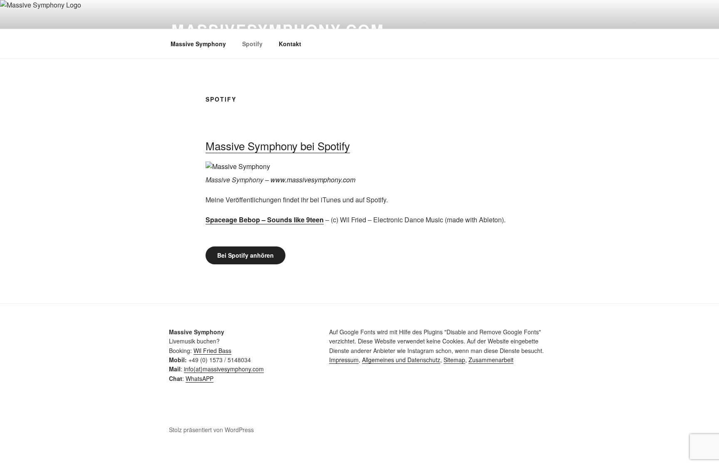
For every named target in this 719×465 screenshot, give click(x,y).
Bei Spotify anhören (245, 255)
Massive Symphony (198, 44)
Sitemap (454, 360)
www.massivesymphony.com (312, 179)
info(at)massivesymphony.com (224, 369)
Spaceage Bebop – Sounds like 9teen (265, 219)
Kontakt (290, 44)
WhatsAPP (199, 378)
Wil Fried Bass (212, 350)
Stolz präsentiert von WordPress (211, 429)
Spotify (252, 44)
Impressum (344, 360)
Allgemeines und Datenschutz (401, 360)
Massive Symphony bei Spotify (278, 145)
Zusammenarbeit (491, 360)
